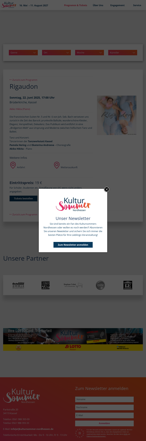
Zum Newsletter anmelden (73, 244)
